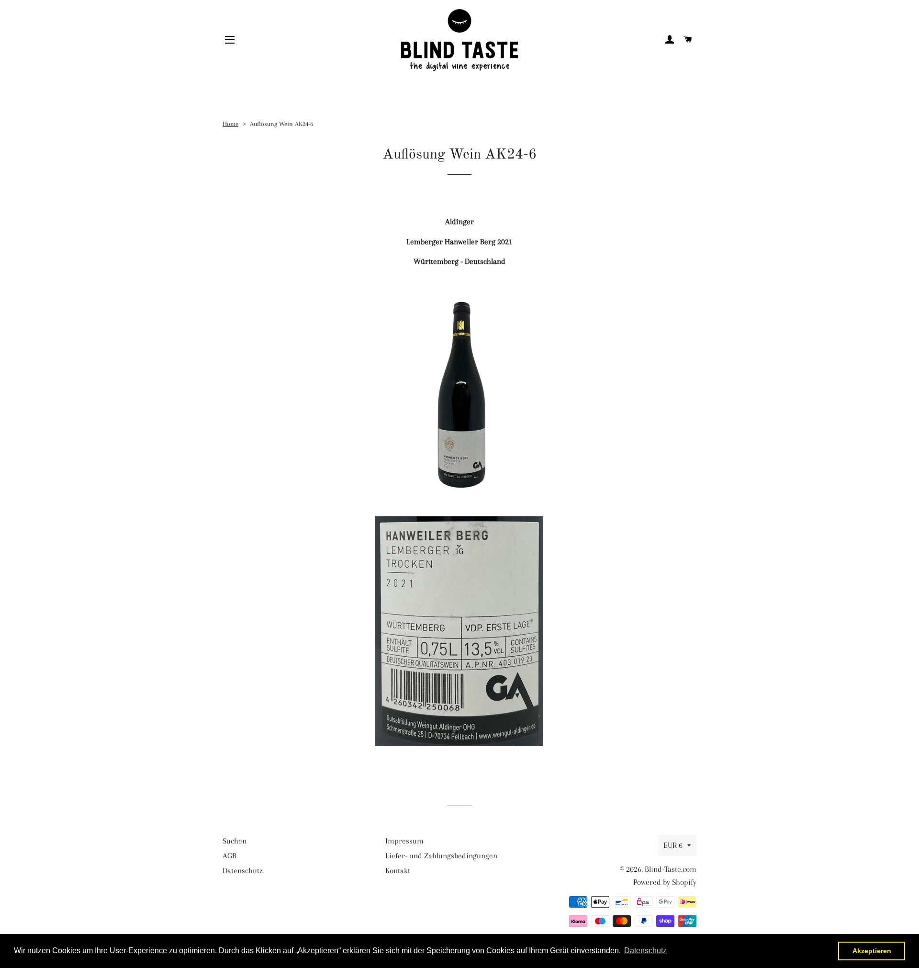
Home (230, 123)
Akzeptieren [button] (871, 951)
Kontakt (397, 870)
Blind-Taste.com (670, 869)
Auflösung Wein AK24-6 (281, 123)
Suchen (235, 840)
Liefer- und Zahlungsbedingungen (441, 855)
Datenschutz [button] (645, 950)
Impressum (404, 840)
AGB (229, 855)
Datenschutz (243, 870)
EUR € (673, 845)
